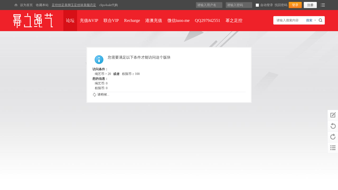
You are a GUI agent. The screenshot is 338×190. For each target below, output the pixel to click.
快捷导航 (323, 5)
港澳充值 (153, 20)
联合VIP (111, 20)
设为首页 (26, 5)
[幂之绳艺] (15, 5)
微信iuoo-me (178, 20)
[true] (321, 20)
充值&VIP (89, 20)
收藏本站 (42, 5)
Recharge (132, 20)
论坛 (70, 20)
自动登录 (266, 5)
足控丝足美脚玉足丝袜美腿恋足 (74, 5)
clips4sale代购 (108, 5)
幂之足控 (234, 20)
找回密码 (281, 5)
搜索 (309, 20)
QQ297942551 (207, 20)
